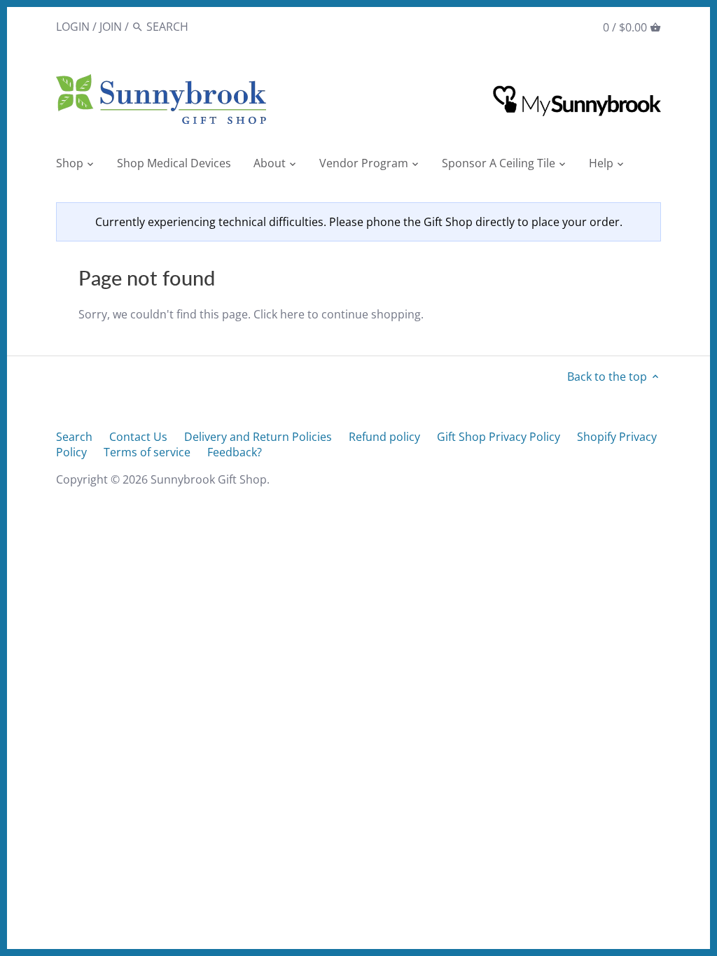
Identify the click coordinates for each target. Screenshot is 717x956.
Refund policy (384, 436)
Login (73, 26)
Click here (279, 314)
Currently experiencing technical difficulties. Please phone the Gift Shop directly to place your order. (358, 222)
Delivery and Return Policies (258, 436)
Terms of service (147, 452)
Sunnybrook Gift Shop (209, 479)
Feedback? (234, 452)
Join (110, 26)
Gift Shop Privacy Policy (498, 436)
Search (74, 436)
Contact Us (138, 436)
